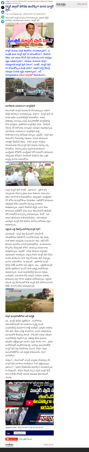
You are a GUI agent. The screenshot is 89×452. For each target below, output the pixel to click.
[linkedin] (2, 12)
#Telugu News (20, 433)
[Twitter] (2, 7)
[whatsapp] (2, 17)
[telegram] (2, 21)
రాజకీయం (9, 444)
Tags (8, 433)
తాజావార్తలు (61, 4)
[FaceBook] (2, 2)
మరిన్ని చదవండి (49, 445)
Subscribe (13, 439)
